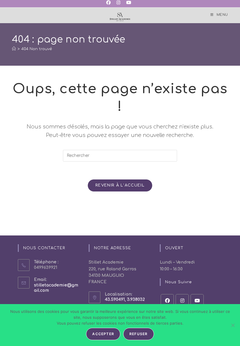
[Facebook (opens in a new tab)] (110, 3)
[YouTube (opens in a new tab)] (128, 3)
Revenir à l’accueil (120, 185)
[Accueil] (14, 49)
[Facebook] (167, 300)
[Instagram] (182, 300)
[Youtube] (197, 300)
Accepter (103, 334)
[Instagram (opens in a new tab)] (118, 3)
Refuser (138, 334)
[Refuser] (233, 325)
